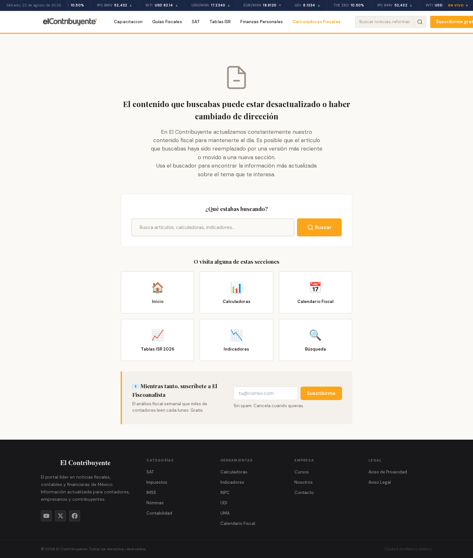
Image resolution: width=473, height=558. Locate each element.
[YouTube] (46, 515)
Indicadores (232, 482)
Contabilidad (159, 513)
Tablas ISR (220, 21)
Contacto (304, 492)
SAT (196, 21)
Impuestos (156, 482)
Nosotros (303, 482)
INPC (225, 492)
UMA (225, 513)
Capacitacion (128, 21)
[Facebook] (74, 515)
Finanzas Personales (261, 21)
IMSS (151, 492)
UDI (223, 503)
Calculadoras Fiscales (316, 21)
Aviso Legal (379, 482)
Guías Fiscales (167, 21)
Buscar (323, 227)
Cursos (301, 472)
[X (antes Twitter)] (60, 515)
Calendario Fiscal (237, 523)
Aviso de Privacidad (387, 472)
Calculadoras (233, 472)
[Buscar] (419, 21)
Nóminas (155, 503)
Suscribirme (321, 393)
